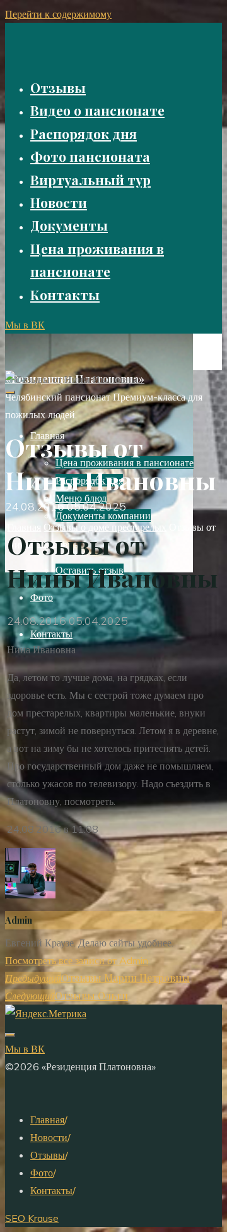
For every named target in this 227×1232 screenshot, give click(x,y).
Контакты (51, 1190)
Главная (47, 1119)
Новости (48, 1137)
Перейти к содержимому (58, 14)
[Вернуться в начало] (10, 1035)
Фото (41, 1172)
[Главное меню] (10, 392)
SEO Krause (32, 1218)
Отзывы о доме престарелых (105, 527)
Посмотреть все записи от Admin (76, 960)
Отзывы (47, 1155)
